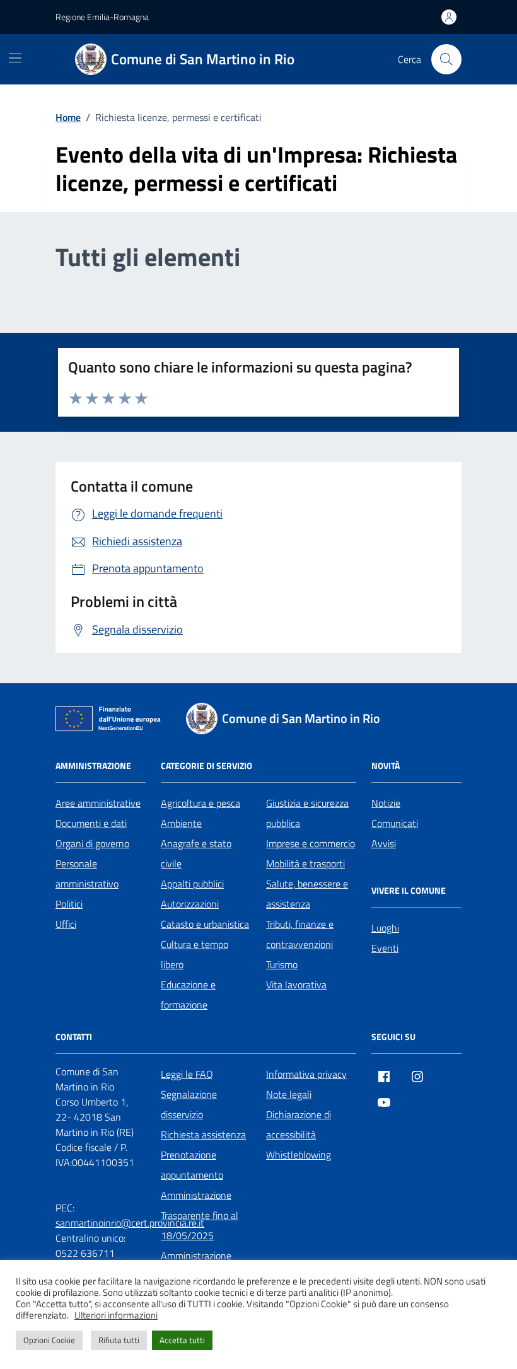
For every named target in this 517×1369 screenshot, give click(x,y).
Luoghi (385, 927)
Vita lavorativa (296, 984)
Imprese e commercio (310, 843)
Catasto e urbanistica (205, 924)
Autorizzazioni (190, 903)
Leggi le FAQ (187, 1074)
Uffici (65, 924)
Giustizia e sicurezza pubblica (307, 813)
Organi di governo (92, 843)
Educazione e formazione (188, 994)
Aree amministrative (98, 803)
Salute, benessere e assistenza (307, 893)
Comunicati (394, 823)
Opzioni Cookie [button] (49, 1340)
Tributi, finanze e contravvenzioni (300, 934)
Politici (69, 903)
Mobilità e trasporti (305, 863)
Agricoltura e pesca (200, 803)
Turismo (282, 964)
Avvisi (383, 843)
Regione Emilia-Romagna (102, 16)
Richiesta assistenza (203, 1134)
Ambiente (181, 823)
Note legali (288, 1094)
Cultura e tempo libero (194, 954)
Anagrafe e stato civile (196, 853)
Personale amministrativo (87, 873)
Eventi (384, 948)
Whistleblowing (298, 1154)
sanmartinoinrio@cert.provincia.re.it (129, 1222)
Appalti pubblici (192, 883)
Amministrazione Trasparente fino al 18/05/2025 (199, 1215)
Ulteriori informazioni (116, 1315)
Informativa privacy (306, 1074)
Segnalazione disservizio (189, 1104)
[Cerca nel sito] (446, 59)
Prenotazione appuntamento (192, 1164)
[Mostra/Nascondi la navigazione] (15, 58)
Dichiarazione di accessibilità (298, 1124)
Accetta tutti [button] (182, 1340)
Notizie (385, 803)
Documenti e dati (91, 823)
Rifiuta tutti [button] (118, 1340)
